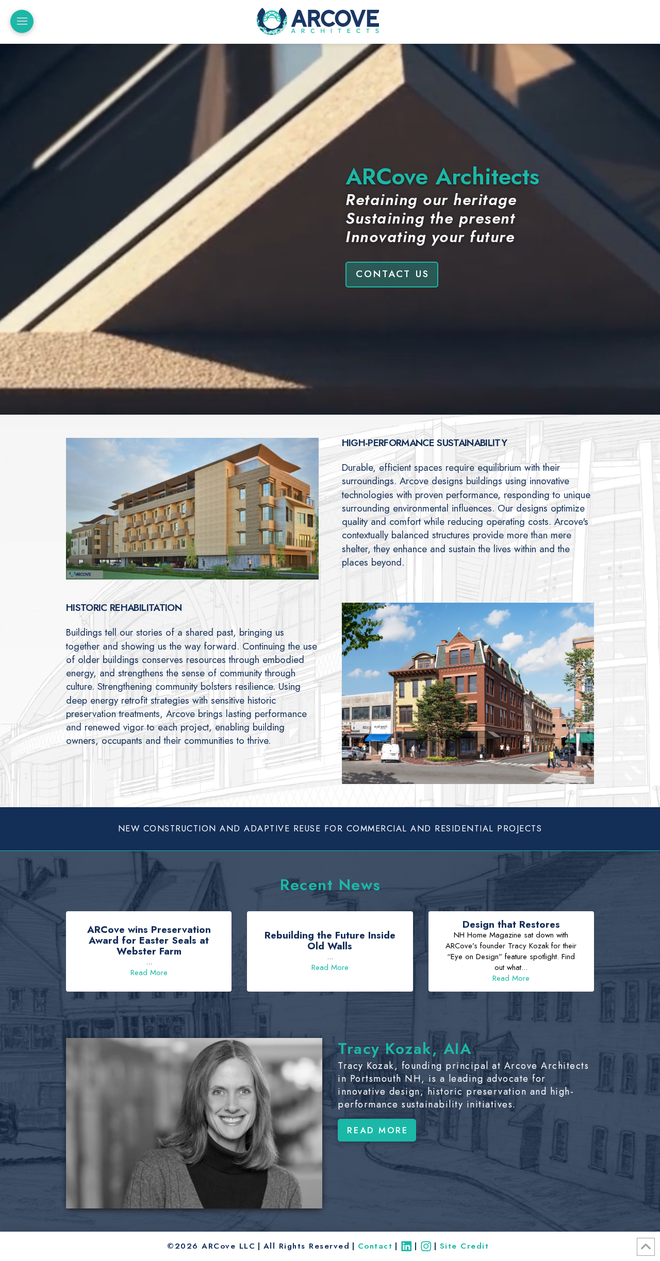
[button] (22, 21)
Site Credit (466, 1246)
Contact (375, 1246)
